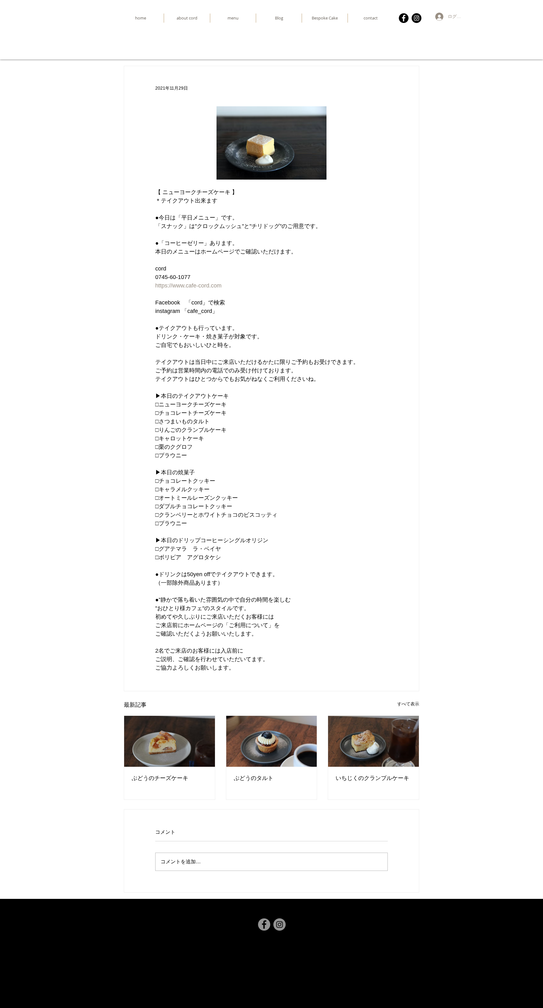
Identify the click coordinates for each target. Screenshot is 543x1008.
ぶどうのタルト (253, 778)
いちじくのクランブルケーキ (372, 778)
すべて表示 (408, 703)
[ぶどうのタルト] (271, 741)
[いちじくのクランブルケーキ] (373, 741)
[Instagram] (416, 18)
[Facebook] (404, 18)
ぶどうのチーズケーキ (160, 778)
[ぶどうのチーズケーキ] (169, 741)
